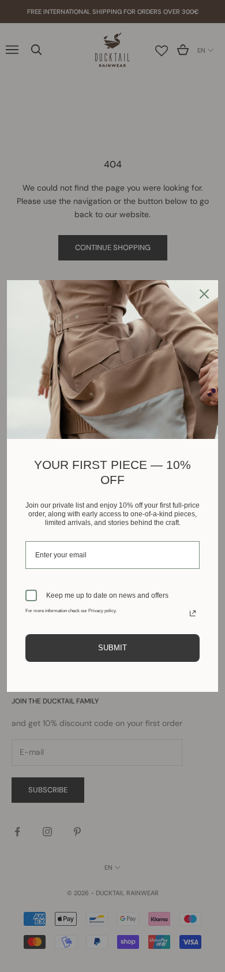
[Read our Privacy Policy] (193, 613)
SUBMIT (112, 647)
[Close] (204, 294)
